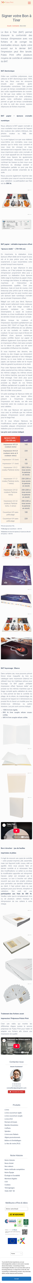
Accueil (9, 26)
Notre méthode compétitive (15, 1169)
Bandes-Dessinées (11, 1125)
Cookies (7, 1185)
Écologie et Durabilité (12, 1175)
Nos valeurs (9, 1166)
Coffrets (8, 1128)
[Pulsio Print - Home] (7, 2)
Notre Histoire (10, 1160)
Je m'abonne (16, 1214)
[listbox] (16, 1253)
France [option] (13, 1253)
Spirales (7, 1131)
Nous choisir (9, 1163)
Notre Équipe (9, 1172)
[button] (29, 3)
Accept (16, 1279)
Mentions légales (11, 1179)
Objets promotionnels (12, 1137)
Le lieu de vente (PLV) (12, 1143)
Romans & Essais (11, 1122)
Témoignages (10, 1188)
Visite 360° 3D (10, 1191)
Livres (7, 1110)
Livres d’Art (9, 1119)
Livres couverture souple (13, 1116)
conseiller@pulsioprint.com (16, 1088)
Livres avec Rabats (11, 1134)
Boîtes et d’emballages (13, 1140)
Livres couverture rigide (13, 1113)
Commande (15, 26)
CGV (6, 1182)
